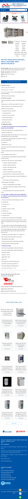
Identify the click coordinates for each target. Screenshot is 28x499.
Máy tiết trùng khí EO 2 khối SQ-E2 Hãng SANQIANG (21, 345)
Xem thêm (14, 423)
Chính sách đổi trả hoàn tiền (7, 472)
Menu (4, 10)
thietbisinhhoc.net (17, 491)
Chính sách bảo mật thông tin (7, 470)
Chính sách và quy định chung (7, 479)
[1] (26, 10)
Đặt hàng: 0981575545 (15, 81)
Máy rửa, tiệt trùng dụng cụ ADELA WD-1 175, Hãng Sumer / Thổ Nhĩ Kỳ (7, 368)
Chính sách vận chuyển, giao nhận (8, 477)
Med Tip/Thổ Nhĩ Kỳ (9, 74)
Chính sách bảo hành (5, 474)
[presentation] (2, 17)
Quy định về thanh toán (6, 475)
